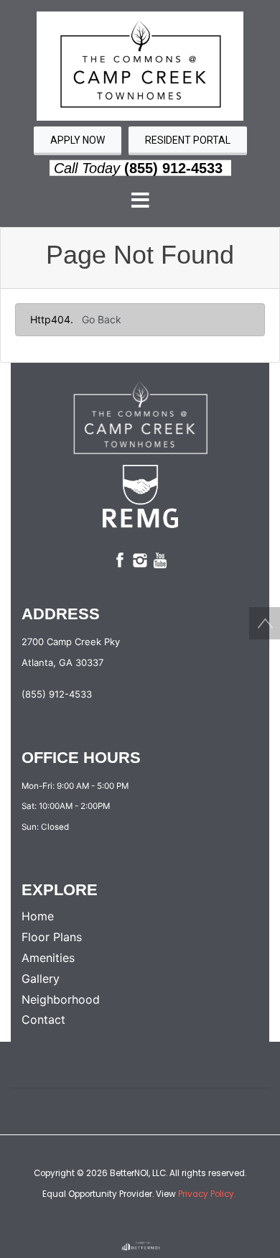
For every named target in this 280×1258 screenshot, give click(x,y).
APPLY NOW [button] (77, 140)
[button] (140, 65)
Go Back (101, 319)
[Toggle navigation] (140, 201)
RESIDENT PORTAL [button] (187, 140)
